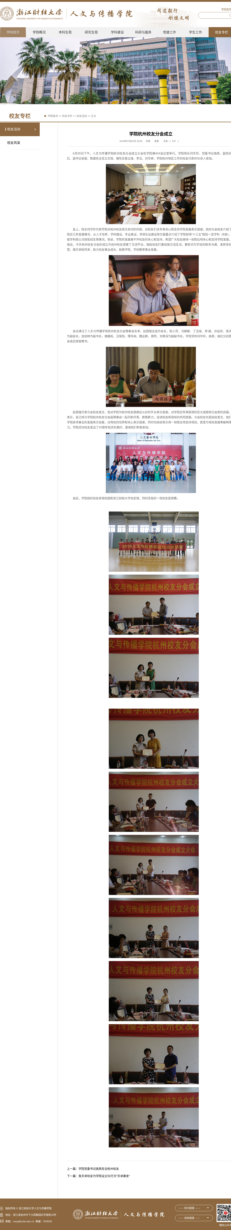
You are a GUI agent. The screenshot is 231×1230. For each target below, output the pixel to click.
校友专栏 (67, 115)
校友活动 (82, 115)
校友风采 (13, 143)
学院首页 (53, 115)
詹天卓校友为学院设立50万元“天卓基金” (98, 1176)
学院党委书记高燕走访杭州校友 (93, 1168)
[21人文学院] (66, 13)
